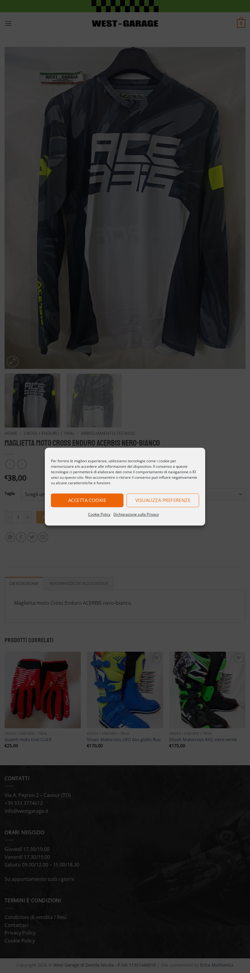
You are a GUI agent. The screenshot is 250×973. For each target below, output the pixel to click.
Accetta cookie (87, 500)
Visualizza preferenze (162, 500)
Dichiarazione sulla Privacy (136, 514)
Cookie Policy (99, 514)
